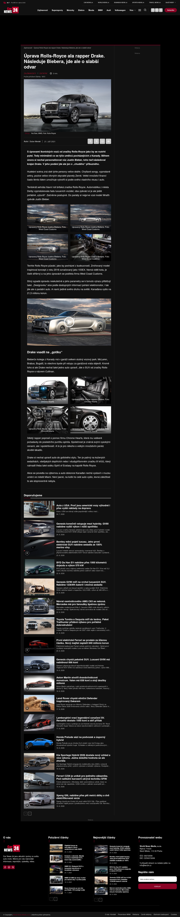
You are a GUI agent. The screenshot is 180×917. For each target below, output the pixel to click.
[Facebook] (153, 10)
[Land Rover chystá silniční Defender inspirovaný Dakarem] (39, 703)
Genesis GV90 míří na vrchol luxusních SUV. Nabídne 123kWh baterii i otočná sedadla (81, 583)
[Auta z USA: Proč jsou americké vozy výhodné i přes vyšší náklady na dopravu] (39, 509)
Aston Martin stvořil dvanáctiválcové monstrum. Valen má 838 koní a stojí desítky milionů (81, 680)
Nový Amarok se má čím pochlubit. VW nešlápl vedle (75, 889)
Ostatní (43, 73)
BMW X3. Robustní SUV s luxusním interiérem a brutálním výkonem (74, 868)
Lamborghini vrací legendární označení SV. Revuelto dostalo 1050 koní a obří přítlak (80, 719)
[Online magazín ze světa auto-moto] (7, 10)
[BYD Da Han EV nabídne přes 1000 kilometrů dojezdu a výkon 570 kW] (39, 567)
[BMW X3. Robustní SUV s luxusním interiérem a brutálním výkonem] (56, 869)
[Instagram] (157, 10)
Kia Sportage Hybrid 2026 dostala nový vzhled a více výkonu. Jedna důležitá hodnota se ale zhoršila (83, 757)
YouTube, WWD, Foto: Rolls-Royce (43, 133)
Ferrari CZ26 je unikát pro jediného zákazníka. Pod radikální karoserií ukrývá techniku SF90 (82, 777)
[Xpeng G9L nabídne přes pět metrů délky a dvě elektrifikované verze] (39, 800)
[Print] (108, 141)
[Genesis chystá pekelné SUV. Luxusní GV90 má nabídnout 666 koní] (39, 664)
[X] (161, 10)
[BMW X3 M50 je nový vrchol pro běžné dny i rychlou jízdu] (56, 879)
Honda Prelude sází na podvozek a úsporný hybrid (80, 738)
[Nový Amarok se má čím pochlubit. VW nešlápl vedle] (56, 890)
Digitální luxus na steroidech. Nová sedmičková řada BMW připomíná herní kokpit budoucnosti (73, 849)
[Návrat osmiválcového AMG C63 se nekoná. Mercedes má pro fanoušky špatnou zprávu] (39, 606)
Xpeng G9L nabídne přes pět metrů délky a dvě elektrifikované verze (82, 797)
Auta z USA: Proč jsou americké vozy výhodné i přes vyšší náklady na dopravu (83, 507)
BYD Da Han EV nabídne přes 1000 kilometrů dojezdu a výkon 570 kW (81, 564)
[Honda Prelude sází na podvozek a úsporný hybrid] (39, 742)
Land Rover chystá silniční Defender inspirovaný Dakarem (76, 699)
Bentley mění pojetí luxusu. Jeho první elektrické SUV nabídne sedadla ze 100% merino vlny (79, 544)
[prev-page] (25, 813)
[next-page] (29, 813)
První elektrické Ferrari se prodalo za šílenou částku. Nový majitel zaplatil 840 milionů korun (82, 641)
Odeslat (157, 886)
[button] (145, 10)
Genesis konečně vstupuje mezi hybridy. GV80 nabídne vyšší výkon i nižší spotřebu (82, 525)
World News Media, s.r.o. (22, 914)
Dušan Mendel (35, 141)
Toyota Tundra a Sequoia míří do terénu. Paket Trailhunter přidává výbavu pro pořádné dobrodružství (82, 622)
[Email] (102, 141)
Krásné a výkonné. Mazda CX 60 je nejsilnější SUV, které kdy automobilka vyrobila (74, 859)
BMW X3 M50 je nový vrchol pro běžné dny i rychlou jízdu (75, 878)
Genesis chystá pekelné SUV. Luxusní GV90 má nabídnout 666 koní (83, 661)
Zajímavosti (28, 48)
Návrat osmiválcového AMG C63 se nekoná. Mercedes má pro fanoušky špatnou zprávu (81, 603)
